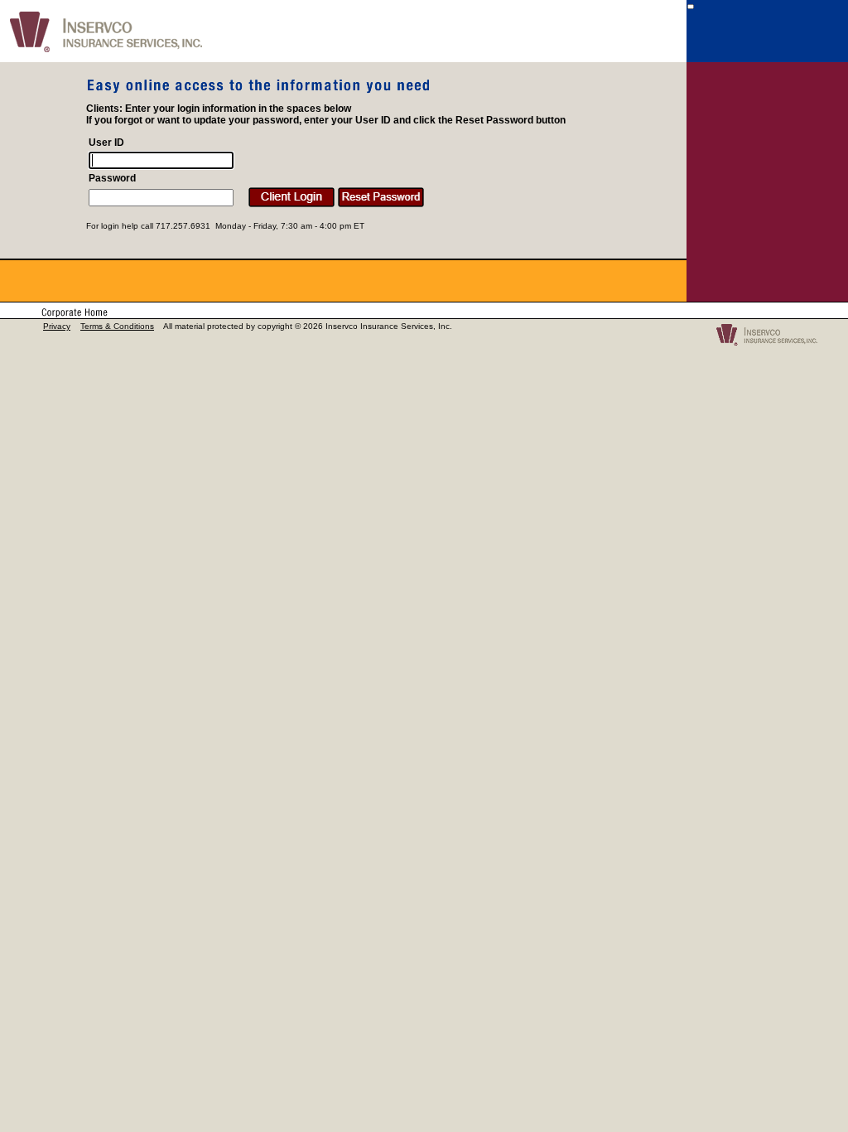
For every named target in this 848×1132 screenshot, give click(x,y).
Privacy (56, 326)
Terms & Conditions (117, 326)
